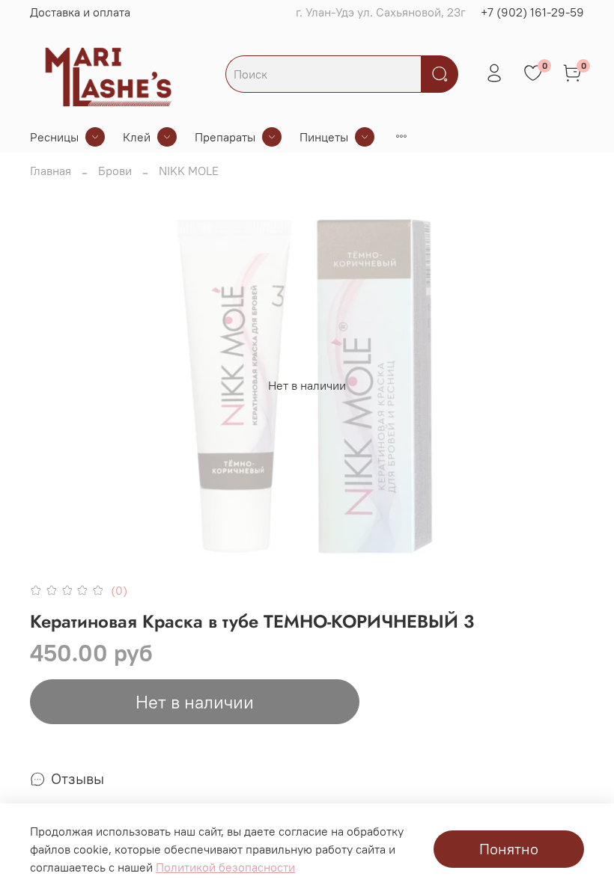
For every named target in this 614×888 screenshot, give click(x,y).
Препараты (225, 136)
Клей (137, 136)
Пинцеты (324, 136)
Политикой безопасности (225, 867)
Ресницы (54, 136)
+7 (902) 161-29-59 (532, 11)
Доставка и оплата (80, 11)
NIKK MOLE (189, 170)
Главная (50, 170)
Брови (115, 170)
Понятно (508, 848)
